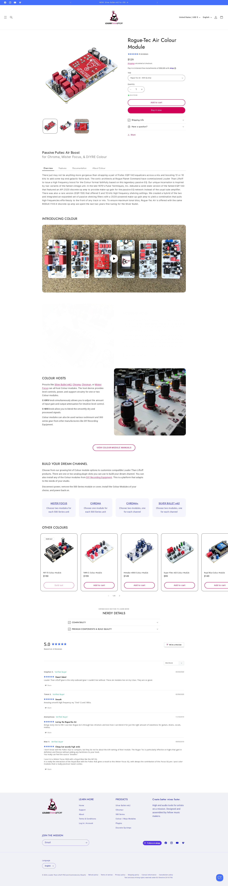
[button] (5, 17)
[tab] (48, 168)
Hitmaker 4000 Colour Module (136, 573)
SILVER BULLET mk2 (169, 503)
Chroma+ (86, 384)
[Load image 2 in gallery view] (66, 126)
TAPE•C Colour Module (92, 573)
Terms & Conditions (87, 819)
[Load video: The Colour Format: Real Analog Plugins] (114, 258)
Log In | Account (86, 823)
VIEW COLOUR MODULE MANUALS (114, 447)
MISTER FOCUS (59, 503)
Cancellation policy (166, 875)
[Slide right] (119, 595)
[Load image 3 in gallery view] (81, 126)
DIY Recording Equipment (99, 477)
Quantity (131, 84)
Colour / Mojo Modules (126, 819)
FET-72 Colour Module (52, 573)
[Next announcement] (157, 2)
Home (81, 805)
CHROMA (95, 503)
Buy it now (156, 110)
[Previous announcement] (70, 2)
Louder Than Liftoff (55, 875)
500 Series (120, 814)
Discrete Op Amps (123, 828)
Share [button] (133, 135)
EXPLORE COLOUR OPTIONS (141, 355)
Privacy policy (120, 875)
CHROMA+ (132, 503)
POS (64, 875)
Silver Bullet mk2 (63, 384)
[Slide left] (108, 595)
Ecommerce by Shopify (77, 875)
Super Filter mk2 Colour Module (176, 573)
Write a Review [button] (175, 645)
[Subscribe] (86, 843)
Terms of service (107, 875)
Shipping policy (133, 875)
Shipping (131, 63)
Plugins (119, 823)
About (81, 814)
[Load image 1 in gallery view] (50, 126)
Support (82, 810)
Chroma (77, 384)
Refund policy (93, 875)
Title (129, 73)
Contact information (149, 875)
